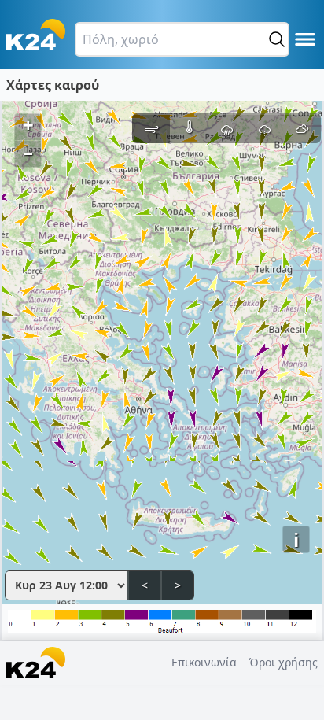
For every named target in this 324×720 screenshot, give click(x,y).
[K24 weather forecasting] (35, 34)
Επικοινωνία (204, 662)
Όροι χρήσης (283, 662)
